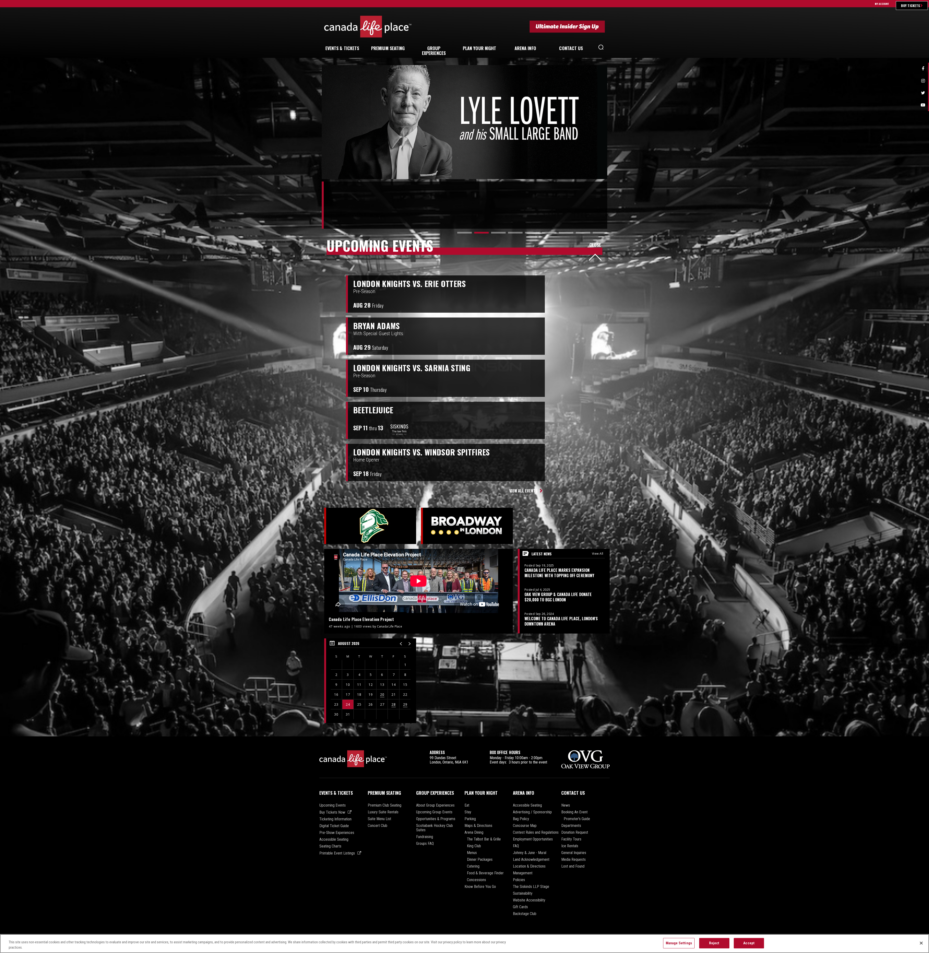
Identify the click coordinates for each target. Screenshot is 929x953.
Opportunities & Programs (435, 819)
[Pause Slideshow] (601, 71)
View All (597, 554)
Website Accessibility (529, 900)
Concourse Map (525, 826)
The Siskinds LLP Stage (531, 887)
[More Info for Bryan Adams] (611, 336)
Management (522, 873)
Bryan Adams (376, 325)
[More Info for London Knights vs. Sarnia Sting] (611, 378)
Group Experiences (435, 793)
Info (525, 48)
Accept (749, 943)
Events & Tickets (336, 793)
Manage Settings (679, 943)
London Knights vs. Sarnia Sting (411, 367)
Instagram (923, 81)
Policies (519, 880)
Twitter (923, 93)
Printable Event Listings (337, 853)
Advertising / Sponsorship (532, 812)
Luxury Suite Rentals (383, 812)
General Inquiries (573, 853)
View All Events (523, 491)
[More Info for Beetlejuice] (611, 420)
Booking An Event (574, 812)
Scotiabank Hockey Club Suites (434, 828)
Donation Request (574, 832)
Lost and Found (572, 866)
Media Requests (573, 859)
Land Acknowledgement (531, 859)
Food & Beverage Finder (485, 873)
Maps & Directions (478, 826)
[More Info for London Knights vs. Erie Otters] (611, 294)
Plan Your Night (481, 793)
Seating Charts (330, 846)
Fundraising (424, 837)
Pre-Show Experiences (336, 833)
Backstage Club (524, 914)
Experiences (434, 50)
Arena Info (523, 793)
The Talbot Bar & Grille (484, 839)
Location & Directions (529, 866)
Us (571, 48)
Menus (472, 853)
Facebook (923, 69)
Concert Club (377, 826)
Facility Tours (571, 839)
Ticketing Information (335, 819)
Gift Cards (520, 907)
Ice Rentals (569, 846)
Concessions (476, 880)
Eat (466, 805)
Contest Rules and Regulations (536, 832)
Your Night (479, 48)
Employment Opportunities (533, 839)
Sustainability (522, 893)
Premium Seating (384, 793)
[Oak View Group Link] (585, 759)
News (565, 805)
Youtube (923, 105)
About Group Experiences (435, 805)
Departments (571, 826)
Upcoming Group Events (434, 812)
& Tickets (342, 48)
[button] (601, 48)
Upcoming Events (332, 805)
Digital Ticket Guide (334, 826)
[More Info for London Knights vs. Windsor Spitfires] (611, 462)
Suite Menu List (379, 819)
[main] (464, 400)
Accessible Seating (333, 839)
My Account (882, 4)
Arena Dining (473, 832)
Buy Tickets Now (332, 812)
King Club (474, 846)
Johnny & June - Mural (529, 853)
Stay (467, 812)
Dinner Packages (480, 859)
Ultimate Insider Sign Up (567, 26)
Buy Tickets (910, 5)
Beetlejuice (373, 410)
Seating (388, 48)
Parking (470, 819)
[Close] (921, 943)
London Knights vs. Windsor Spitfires (421, 452)
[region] (370, 680)
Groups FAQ (425, 843)
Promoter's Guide (577, 819)
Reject (714, 943)
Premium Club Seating (384, 805)
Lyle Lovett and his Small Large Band (425, 122)
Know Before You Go (480, 887)
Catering (473, 866)
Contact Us (573, 793)
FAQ (516, 846)
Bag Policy (521, 819)
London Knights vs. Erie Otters (409, 283)
